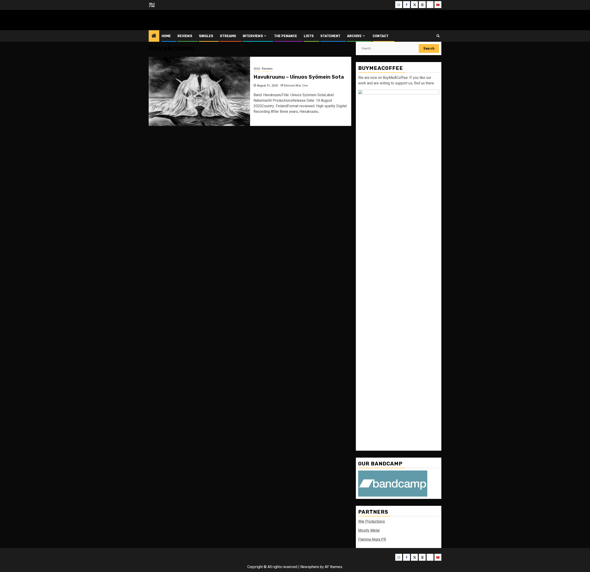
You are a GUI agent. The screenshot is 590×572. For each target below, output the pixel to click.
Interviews (253, 36)
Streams (228, 36)
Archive (354, 36)
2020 (257, 68)
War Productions (371, 521)
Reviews (184, 36)
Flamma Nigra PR (372, 539)
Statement (330, 36)
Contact (381, 36)
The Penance (285, 36)
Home (166, 36)
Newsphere (309, 567)
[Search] (438, 35)
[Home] (153, 36)
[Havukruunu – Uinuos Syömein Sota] (199, 91)
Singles (206, 36)
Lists (309, 36)
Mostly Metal (369, 530)
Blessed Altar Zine (179, 20)
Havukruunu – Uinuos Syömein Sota (299, 77)
